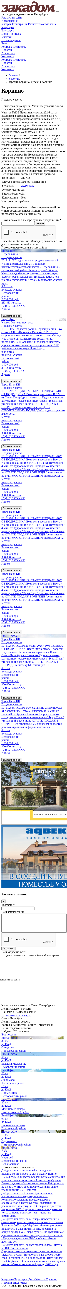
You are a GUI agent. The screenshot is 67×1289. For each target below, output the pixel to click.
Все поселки (9, 1034)
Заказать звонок (11, 315)
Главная (13, 75)
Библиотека (20, 1282)
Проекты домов (11, 40)
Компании (7, 56)
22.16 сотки (28, 185)
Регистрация (14, 24)
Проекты (51, 1279)
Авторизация (9, 20)
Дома (31, 1279)
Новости (6, 49)
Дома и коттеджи (11, 33)
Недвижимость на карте (16, 1015)
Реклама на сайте (11, 17)
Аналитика (8, 53)
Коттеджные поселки (14, 46)
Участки (6, 36)
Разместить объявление (42, 24)
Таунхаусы (7, 30)
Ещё (4, 43)
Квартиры (7, 27)
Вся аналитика (10, 1163)
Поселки (6, 1282)
